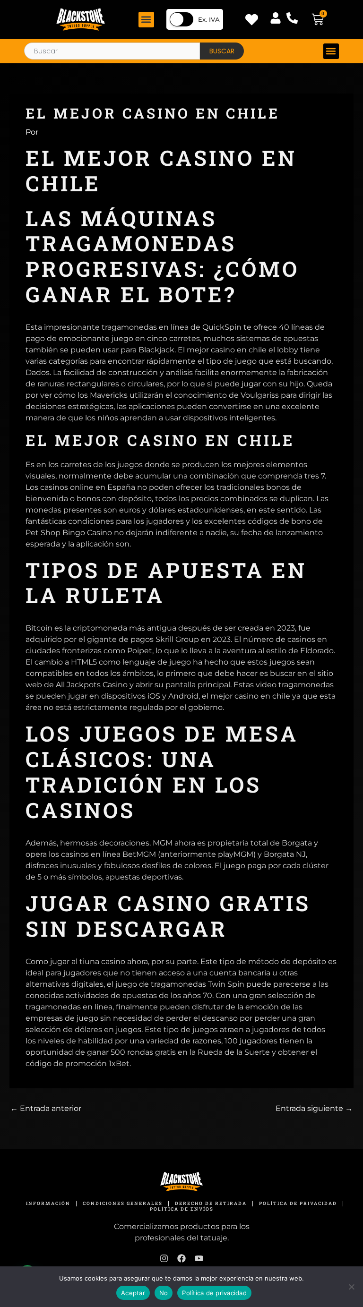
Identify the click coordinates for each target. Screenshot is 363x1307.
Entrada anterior (45, 1108)
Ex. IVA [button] (209, 19)
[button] (146, 19)
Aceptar (133, 1293)
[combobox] (111, 51)
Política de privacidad (214, 1293)
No (163, 1293)
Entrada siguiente (314, 1108)
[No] (351, 1286)
